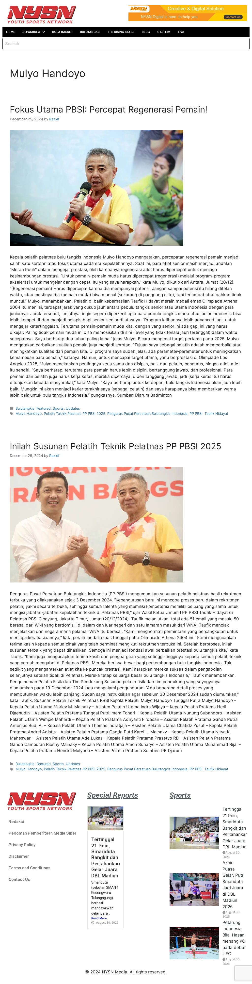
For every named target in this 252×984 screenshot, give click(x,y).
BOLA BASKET (62, 32)
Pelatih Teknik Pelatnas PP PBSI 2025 (74, 413)
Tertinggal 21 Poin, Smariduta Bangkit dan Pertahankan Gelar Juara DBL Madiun (105, 858)
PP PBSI (196, 413)
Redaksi (16, 821)
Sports (58, 408)
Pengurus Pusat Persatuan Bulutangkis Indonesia (147, 413)
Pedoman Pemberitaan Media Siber (43, 833)
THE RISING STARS (121, 32)
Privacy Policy (22, 844)
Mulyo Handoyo (29, 413)
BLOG (146, 32)
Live (181, 32)
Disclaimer (19, 856)
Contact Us (19, 879)
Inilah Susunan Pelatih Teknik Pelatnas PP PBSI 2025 (115, 446)
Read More (99, 918)
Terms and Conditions (29, 867)
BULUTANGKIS (90, 32)
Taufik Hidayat (216, 413)
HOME (10, 32)
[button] (33, 32)
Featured (43, 408)
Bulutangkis (25, 408)
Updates (73, 408)
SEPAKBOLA (31, 32)
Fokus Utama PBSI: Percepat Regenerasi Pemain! (108, 109)
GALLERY (164, 32)
